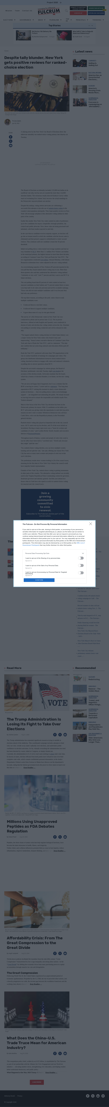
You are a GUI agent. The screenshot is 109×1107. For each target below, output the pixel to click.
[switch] (81, 558)
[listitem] (54, 553)
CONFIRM (39, 580)
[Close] (91, 524)
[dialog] (54, 553)
